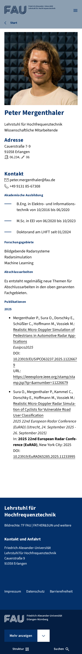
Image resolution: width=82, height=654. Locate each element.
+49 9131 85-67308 (25, 186)
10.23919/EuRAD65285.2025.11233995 (44, 456)
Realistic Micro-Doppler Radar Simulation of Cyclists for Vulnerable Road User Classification (44, 409)
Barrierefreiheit (61, 591)
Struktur (18, 649)
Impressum (12, 591)
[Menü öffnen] (75, 10)
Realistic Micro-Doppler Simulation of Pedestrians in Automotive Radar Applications (44, 335)
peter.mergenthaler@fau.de (32, 180)
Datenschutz (35, 591)
